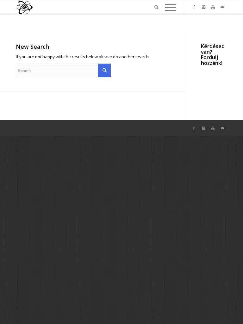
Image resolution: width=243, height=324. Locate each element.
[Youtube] (213, 7)
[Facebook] (194, 7)
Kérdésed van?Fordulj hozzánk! (213, 54)
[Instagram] (203, 7)
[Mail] (222, 7)
